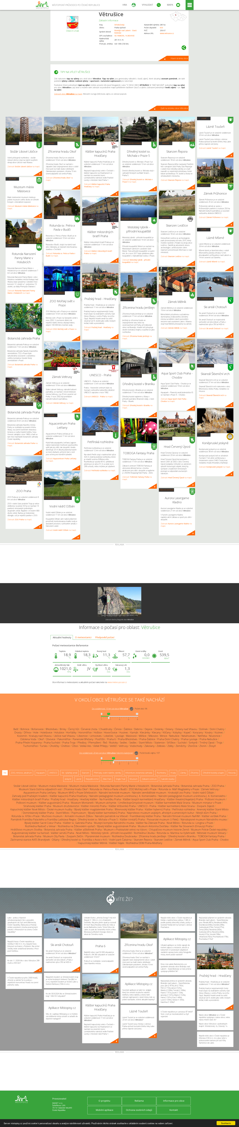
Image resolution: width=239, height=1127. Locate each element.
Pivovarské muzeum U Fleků (163, 819)
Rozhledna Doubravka (124, 836)
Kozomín (22, 736)
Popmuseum (78, 812)
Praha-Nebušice (208, 739)
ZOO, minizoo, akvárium (16, 483)
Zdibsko (161, 746)
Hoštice (98, 732)
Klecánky (145, 732)
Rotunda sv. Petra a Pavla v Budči (108, 789)
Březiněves (52, 729)
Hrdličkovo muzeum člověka (26, 829)
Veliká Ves (85, 746)
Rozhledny (12, 143)
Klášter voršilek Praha (214, 816)
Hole (35, 732)
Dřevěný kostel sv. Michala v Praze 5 (98, 819)
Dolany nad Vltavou (186, 729)
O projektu (104, 1100)
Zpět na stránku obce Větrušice (174, 108)
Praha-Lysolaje (189, 739)
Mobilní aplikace (104, 1109)
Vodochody (136, 746)
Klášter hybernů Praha (157, 809)
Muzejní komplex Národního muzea (114, 823)
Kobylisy (177, 732)
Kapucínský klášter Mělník (92, 843)
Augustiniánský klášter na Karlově (30, 833)
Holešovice (46, 732)
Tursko (43, 746)
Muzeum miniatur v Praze (206, 802)
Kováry (208, 732)
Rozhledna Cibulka (144, 833)
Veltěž (113, 746)
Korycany (198, 732)
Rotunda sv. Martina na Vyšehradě (176, 833)
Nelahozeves (188, 736)
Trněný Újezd (207, 742)
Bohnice (24, 729)
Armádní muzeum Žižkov (79, 816)
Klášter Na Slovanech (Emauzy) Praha (191, 826)
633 (161, 27)
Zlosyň (212, 746)
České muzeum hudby (59, 809)
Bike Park (107, 779)
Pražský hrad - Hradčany (64, 799)
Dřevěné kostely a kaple (131, 143)
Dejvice (148, 729)
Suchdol (182, 742)
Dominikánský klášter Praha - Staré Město (46, 812)
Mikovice (153, 736)
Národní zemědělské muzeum (149, 792)
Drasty (18, 732)
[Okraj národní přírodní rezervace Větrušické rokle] (119, 602)
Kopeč (187, 732)
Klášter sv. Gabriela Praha (77, 823)
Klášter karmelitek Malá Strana (173, 802)
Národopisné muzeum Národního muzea (204, 819)
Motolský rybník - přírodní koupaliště (111, 833)
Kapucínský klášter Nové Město (27, 809)
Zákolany (149, 746)
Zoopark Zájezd (205, 806)
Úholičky (54, 746)
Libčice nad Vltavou (64, 736)
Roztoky (113, 742)
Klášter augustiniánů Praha (54, 802)
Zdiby (170, 746)
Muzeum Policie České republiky (209, 829)
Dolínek (203, 729)
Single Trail (120, 779)
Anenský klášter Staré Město (213, 809)
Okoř (41, 739)
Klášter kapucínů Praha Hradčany (68, 796)
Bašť (15, 729)
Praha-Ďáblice (147, 739)
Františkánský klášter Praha (145, 816)
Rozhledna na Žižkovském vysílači (76, 826)
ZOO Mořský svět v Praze (142, 789)
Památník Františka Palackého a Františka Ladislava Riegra (43, 819)
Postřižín (100, 739)
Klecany (156, 732)
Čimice (118, 729)
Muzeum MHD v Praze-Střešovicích (77, 792)
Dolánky (158, 729)
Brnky (63, 729)
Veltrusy (123, 746)
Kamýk (134, 732)
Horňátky (71, 732)
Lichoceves (96, 736)
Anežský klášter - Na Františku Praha (100, 799)
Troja (219, 742)
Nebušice (174, 736)
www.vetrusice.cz (167, 33)
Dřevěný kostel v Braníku (182, 836)
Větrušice (111, 14)
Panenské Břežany (83, 739)
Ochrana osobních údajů (139, 1109)
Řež (105, 742)
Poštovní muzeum (215, 799)
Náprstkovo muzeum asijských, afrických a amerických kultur (160, 812)
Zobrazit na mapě (23, 166)
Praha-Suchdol (52, 742)
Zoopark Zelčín (74, 836)
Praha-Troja (68, 742)
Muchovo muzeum (52, 816)
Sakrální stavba (89, 143)
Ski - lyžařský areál (205, 299)
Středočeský (119, 25)
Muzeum (12, 179)
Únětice (65, 746)
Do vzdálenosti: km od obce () (106, 753)
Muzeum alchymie (106, 802)
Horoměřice (85, 732)
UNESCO (89, 367)
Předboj (82, 742)
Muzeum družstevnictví (66, 806)
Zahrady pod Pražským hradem (30, 796)
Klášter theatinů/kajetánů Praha (185, 799)
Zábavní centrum (128, 445)
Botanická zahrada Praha (165, 786)
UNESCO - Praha (147, 806)
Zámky (50, 368)
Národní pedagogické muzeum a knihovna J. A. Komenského (122, 796)
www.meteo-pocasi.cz (117, 682)
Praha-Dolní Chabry (168, 739)
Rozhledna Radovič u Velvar (40, 826)
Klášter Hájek (116, 843)
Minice (163, 736)
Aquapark (50, 415)
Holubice (59, 732)
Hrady (88, 290)
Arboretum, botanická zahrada (19, 330)
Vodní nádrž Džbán (203, 792)
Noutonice (214, 736)
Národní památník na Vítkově (111, 816)
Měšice (142, 736)
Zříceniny (51, 143)
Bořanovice (37, 729)
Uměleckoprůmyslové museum (135, 802)
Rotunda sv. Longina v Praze (197, 823)
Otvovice (50, 739)
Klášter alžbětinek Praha (88, 829)
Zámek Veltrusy (210, 789)
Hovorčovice (110, 732)
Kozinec (219, 732)
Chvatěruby (105, 729)
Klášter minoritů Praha (94, 806)
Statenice (159, 742)
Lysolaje (119, 736)
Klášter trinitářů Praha (132, 819)
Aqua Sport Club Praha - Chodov (211, 839)
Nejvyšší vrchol (92, 779)
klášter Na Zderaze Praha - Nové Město (158, 823)
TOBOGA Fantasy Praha (211, 836)
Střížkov (171, 742)
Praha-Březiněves (127, 739)
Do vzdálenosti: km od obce (110, 708)
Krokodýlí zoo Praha (179, 792)
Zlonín (203, 746)
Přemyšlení (94, 742)
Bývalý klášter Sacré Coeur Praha (43, 823)
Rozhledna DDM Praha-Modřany (144, 843)
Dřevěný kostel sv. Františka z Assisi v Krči (84, 839)
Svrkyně (193, 742)
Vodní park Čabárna (120, 839)
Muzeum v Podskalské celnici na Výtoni (125, 829)
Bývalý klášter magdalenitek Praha (93, 809)
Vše (4, 772)
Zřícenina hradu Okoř (76, 789)
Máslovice (131, 736)
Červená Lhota (89, 729)
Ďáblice (128, 729)
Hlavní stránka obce (179, 58)
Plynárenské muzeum (97, 836)
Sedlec (123, 742)
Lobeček (108, 736)
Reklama (139, 1100)
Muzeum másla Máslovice (53, 786)
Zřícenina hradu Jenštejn (152, 836)
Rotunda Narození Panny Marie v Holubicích (124, 786)
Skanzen (165, 143)
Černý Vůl (73, 729)
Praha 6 (111, 739)
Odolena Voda (28, 739)
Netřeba (202, 736)
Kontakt (173, 1109)
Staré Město (145, 742)
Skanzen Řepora (143, 839)
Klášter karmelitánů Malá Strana (176, 806)
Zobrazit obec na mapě (68, 94)
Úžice (75, 746)
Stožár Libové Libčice (25, 786)
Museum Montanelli (82, 802)
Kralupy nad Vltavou (40, 736)
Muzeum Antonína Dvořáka (153, 826)
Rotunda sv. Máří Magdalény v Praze (179, 789)
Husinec (123, 732)
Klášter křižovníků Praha (122, 806)
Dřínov (27, 732)
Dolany (169, 729)
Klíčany (167, 732)
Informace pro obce (173, 1100)
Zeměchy (181, 746)
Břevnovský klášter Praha (129, 809)
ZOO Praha (217, 786)
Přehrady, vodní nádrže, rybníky (57, 498)
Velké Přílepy (100, 746)
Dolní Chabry (217, 729)
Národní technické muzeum (114, 792)
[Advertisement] (119, 564)
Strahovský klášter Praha (37, 806)
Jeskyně (204, 435)
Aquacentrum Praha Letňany (40, 792)
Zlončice (192, 746)
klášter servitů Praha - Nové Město (70, 833)
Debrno (138, 729)
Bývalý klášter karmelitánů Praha (106, 812)
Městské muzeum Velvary (211, 833)
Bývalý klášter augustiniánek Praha (116, 826)
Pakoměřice (64, 739)
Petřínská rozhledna (183, 809)
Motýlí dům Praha (206, 812)
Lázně (203, 118)
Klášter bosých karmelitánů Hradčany (144, 799)
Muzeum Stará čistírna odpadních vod (40, 789)
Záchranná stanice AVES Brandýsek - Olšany (34, 839)
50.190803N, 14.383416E (124, 35)
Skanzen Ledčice (163, 839)
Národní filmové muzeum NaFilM (181, 816)
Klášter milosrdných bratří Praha (30, 799)
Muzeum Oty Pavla (53, 836)
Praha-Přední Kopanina (29, 742)
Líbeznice (82, 736)
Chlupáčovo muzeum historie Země (169, 829)
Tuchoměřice (30, 746)
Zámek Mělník (182, 839)
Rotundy (12, 245)
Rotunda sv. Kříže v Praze (26, 816)
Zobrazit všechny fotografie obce (119, 620)
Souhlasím (226, 1123)
